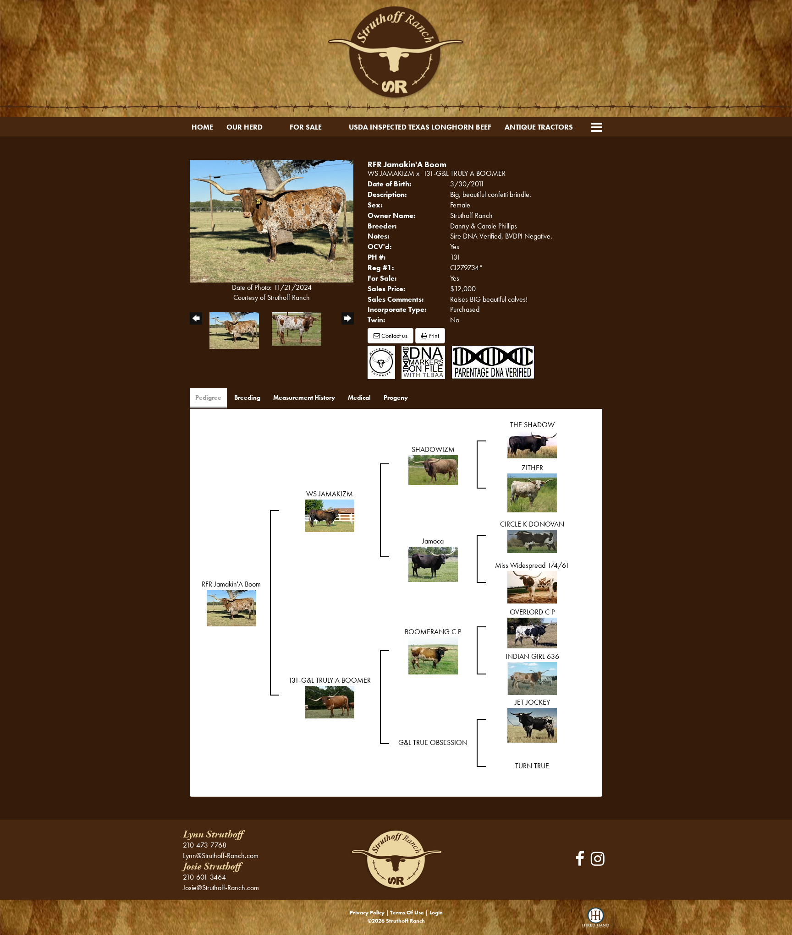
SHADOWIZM (433, 449)
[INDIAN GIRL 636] (532, 678)
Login (436, 912)
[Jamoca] (433, 563)
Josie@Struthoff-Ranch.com (221, 887)
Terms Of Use (407, 912)
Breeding (247, 397)
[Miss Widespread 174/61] (532, 586)
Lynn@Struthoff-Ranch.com (220, 855)
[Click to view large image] (271, 220)
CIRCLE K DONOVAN (532, 524)
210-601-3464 (204, 877)
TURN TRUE (532, 766)
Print (433, 336)
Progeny (396, 397)
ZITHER (532, 468)
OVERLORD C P (532, 612)
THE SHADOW (532, 424)
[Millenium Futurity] (384, 361)
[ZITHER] (532, 492)
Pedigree (208, 397)
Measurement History (304, 397)
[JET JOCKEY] (532, 724)
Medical (359, 397)
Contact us (393, 336)
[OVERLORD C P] (532, 632)
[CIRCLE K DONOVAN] (532, 540)
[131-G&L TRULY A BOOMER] (329, 701)
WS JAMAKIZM (391, 173)
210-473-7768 (204, 845)
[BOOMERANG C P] (433, 655)
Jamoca (433, 541)
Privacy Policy (367, 912)
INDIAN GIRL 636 (532, 656)
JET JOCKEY (532, 702)
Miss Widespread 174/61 (532, 565)
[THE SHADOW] (532, 443)
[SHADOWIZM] (433, 469)
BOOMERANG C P (433, 631)
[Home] (395, 859)
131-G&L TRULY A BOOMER (464, 173)
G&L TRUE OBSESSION (433, 742)
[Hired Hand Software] (595, 921)
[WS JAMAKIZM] (329, 515)
